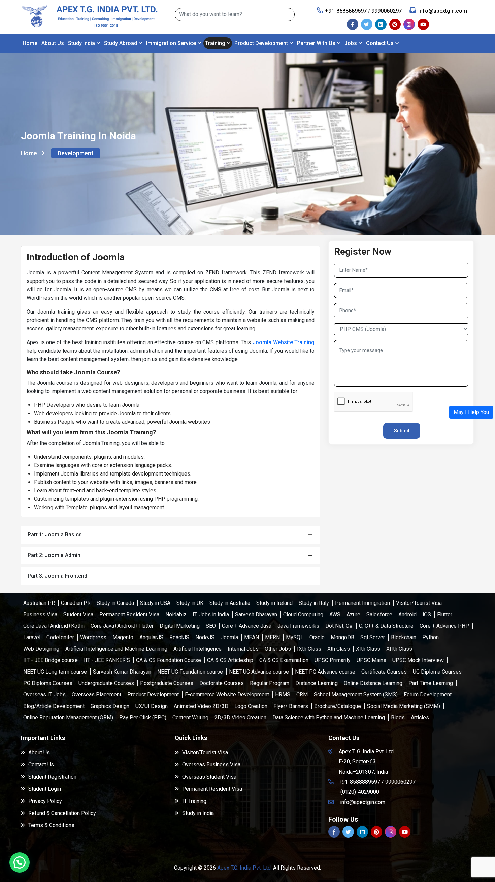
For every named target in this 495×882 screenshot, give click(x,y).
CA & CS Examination (283, 660)
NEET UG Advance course (259, 671)
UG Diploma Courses (437, 671)
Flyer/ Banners (290, 706)
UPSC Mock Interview (418, 660)
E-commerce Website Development (227, 694)
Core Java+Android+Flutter (122, 626)
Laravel (31, 637)
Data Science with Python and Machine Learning (328, 717)
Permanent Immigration (362, 603)
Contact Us (380, 43)
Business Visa (40, 614)
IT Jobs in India (211, 614)
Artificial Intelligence (197, 649)
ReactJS (179, 637)
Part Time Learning (430, 683)
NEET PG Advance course (325, 671)
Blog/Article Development (54, 706)
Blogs (398, 717)
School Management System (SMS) (356, 694)
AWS (334, 614)
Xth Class (338, 649)
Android (407, 614)
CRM (302, 694)
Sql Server (372, 637)
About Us (52, 43)
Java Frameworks (298, 626)
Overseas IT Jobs (44, 694)
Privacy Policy (45, 801)
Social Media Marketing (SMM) (403, 706)
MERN (272, 637)
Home (30, 43)
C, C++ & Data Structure (386, 626)
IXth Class (309, 649)
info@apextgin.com (442, 11)
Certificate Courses (384, 671)
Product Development (261, 43)
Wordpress (93, 637)
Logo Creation (250, 706)
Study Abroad (120, 43)
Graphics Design (110, 706)
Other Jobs (278, 649)
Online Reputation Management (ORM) (68, 717)
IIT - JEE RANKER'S (107, 660)
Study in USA (155, 603)
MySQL (294, 637)
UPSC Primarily (333, 660)
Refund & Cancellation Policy (62, 813)
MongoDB (342, 637)
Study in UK (189, 603)
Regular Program (269, 683)
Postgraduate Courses (166, 683)
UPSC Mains (371, 660)
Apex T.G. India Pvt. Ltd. (244, 867)
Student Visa (78, 614)
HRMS (282, 694)
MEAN (251, 637)
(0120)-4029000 (359, 792)
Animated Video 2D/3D (201, 706)
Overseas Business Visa (211, 764)
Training (215, 43)
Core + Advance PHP (444, 626)
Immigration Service (171, 43)
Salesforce (379, 614)
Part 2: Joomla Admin (54, 555)
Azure (353, 614)
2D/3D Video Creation (240, 717)
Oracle (317, 637)
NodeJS (204, 637)
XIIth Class (399, 649)
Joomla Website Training (284, 342)
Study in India (198, 813)
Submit (401, 430)
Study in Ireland (274, 603)
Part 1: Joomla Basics (55, 534)
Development (76, 153)
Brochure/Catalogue (337, 706)
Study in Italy (314, 603)
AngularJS (151, 637)
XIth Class (368, 649)
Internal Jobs (243, 649)
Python (430, 637)
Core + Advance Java (246, 626)
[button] (471, 412)
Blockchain (403, 637)
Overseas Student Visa (209, 777)
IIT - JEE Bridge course (50, 660)
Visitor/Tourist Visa (419, 603)
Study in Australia (229, 603)
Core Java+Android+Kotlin (54, 626)
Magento (122, 637)
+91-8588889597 (346, 11)
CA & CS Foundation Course (168, 660)
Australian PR (39, 603)
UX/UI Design (151, 706)
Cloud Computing (303, 614)
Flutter (444, 614)
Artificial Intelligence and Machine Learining (116, 649)
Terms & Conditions (51, 825)
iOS (427, 614)
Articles (420, 717)
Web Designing (41, 649)
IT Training (194, 801)
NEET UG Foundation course (190, 671)
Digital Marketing (180, 626)
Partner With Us (316, 43)
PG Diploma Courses (47, 683)
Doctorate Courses (221, 683)
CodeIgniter (60, 637)
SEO (211, 626)
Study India (81, 43)
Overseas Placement (96, 694)
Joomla (229, 637)
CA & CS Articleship (230, 660)
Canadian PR (76, 603)
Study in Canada (115, 603)
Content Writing (190, 717)
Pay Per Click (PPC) (142, 717)
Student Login (44, 789)
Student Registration (52, 777)
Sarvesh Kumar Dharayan (122, 671)
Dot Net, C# (339, 626)
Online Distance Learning (373, 683)
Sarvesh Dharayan (256, 614)
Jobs (350, 43)
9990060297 (386, 11)
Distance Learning (316, 683)
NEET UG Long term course (55, 671)
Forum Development (428, 694)
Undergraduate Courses (106, 683)
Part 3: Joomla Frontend (57, 576)
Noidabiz (176, 614)
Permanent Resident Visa (129, 614)
